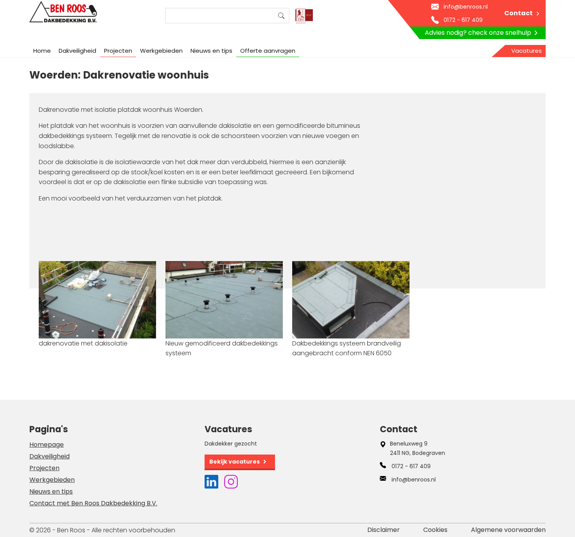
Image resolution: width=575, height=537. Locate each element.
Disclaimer (383, 529)
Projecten (118, 51)
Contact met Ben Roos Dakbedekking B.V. (93, 503)
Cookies (435, 529)
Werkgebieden (161, 51)
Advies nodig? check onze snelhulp (478, 32)
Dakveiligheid (77, 51)
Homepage (46, 444)
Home (42, 51)
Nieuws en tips (211, 51)
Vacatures (526, 51)
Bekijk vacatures (234, 461)
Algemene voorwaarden (508, 529)
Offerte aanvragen (267, 51)
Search (281, 15)
